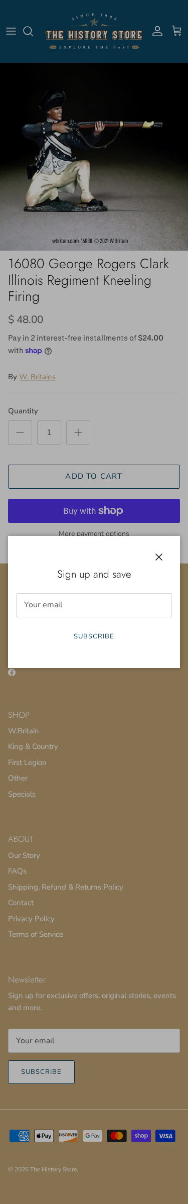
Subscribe (94, 636)
